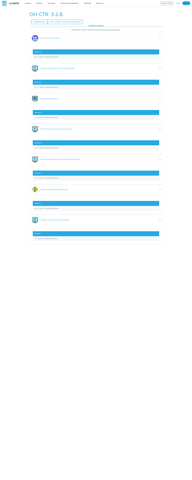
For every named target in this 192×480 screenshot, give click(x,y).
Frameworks (39, 22)
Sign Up (186, 3)
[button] (28, 3)
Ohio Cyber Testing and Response (65, 22)
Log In (178, 3)
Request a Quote (166, 3)
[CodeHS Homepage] (11, 3)
